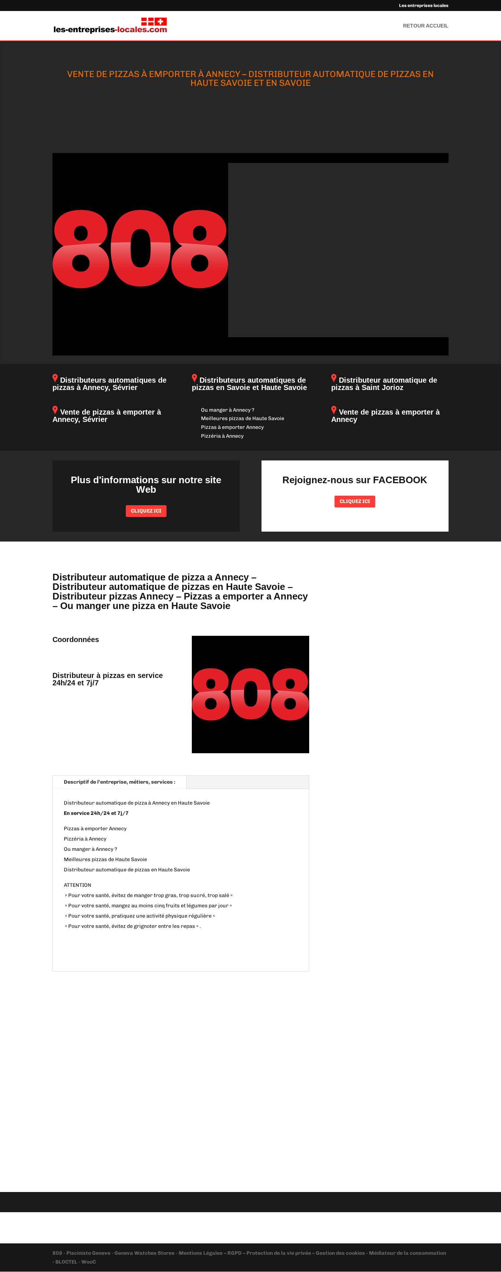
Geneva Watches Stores (144, 1253)
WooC (88, 1262)
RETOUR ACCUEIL (426, 26)
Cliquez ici (146, 511)
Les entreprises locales (424, 5)
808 (57, 1253)
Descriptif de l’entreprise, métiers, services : (119, 782)
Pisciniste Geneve (88, 1253)
